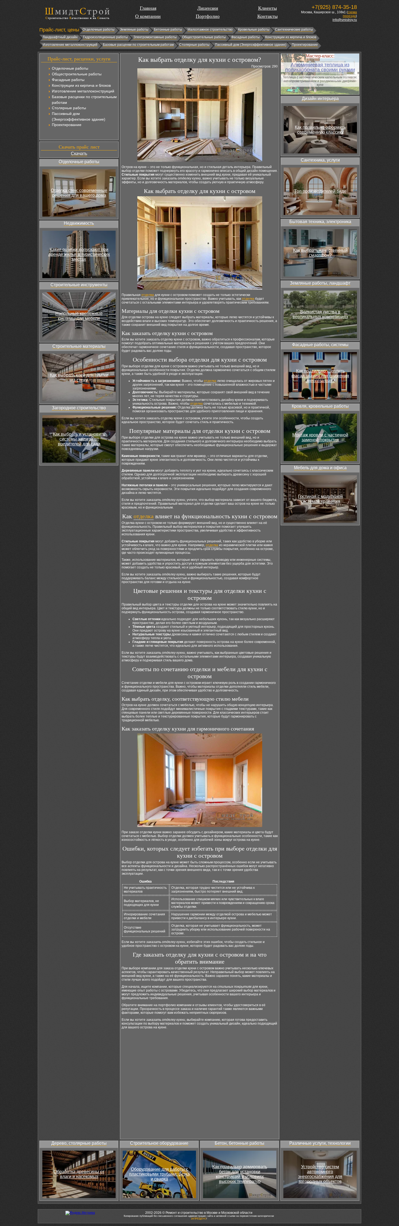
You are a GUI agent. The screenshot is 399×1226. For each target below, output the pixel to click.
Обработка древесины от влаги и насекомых (79, 1174)
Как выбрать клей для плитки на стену (79, 377)
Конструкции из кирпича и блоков (290, 37)
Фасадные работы (245, 37)
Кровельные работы (254, 29)
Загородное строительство (79, 408)
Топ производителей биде (320, 191)
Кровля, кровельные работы (320, 406)
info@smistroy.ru (344, 20)
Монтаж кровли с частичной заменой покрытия (320, 437)
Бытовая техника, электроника (320, 221)
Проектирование (305, 45)
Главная (148, 8)
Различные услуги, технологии (320, 1143)
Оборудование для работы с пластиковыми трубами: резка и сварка (159, 1174)
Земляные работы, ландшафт (320, 283)
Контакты (267, 16)
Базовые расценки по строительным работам (138, 45)
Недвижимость (79, 223)
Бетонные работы (168, 29)
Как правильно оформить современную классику (320, 129)
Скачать (79, 153)
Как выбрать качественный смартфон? (320, 253)
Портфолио (208, 16)
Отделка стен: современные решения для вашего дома (79, 193)
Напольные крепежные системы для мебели (79, 316)
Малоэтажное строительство (210, 29)
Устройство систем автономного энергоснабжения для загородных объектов (320, 1174)
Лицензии (207, 8)
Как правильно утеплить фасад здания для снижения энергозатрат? (320, 376)
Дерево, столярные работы (79, 1143)
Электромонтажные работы (155, 37)
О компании (148, 16)
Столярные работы (194, 45)
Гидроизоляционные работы (105, 37)
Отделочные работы (99, 29)
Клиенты (267, 8)
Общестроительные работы (204, 37)
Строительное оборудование (159, 1143)
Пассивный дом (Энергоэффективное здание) (250, 45)
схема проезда (350, 14)
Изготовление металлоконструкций (70, 45)
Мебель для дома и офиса (320, 467)
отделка (147, 295)
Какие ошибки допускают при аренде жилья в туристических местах (79, 254)
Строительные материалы (79, 346)
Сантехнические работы (294, 29)
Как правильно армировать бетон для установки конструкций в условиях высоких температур (239, 1174)
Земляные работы (134, 29)
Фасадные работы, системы (320, 344)
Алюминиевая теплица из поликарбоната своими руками (320, 67)
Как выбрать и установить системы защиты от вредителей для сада (79, 439)
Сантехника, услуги (320, 160)
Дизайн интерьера (320, 98)
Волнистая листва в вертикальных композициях (320, 314)
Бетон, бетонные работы (239, 1143)
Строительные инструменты (78, 284)
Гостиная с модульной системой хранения (320, 499)
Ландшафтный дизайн (60, 37)
